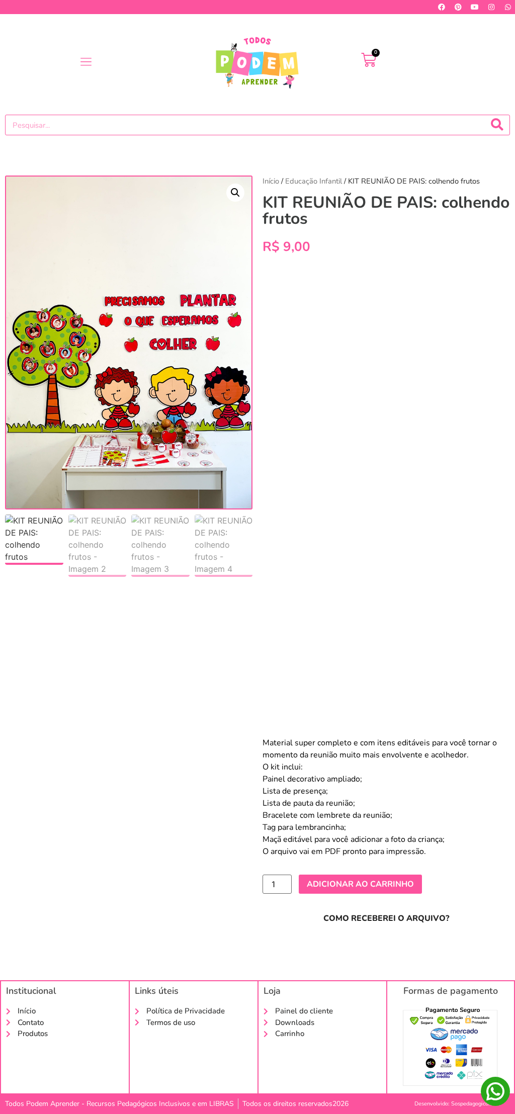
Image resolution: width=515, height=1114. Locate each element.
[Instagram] (491, 7)
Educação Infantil (313, 181)
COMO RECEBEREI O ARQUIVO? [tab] (386, 918)
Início (271, 181)
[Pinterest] (458, 7)
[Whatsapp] (508, 7)
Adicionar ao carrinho (360, 884)
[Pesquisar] (497, 125)
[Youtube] (475, 7)
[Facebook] (442, 7)
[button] (85, 62)
